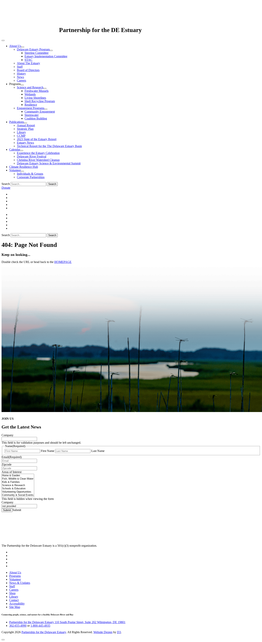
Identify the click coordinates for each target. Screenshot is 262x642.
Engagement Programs (30, 108)
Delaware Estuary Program (33, 49)
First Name (47, 450)
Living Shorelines (35, 97)
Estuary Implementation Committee (46, 56)
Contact (14, 600)
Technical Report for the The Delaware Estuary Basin (49, 146)
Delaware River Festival (31, 156)
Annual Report (26, 125)
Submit (7, 510)
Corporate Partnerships (30, 177)
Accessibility (17, 603)
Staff (20, 66)
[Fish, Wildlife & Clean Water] (18, 478)
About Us (15, 46)
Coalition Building (36, 118)
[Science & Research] (18, 485)
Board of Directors (28, 70)
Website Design (102, 632)
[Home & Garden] (18, 475)
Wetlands (30, 94)
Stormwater (32, 115)
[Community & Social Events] (18, 495)
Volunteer (15, 170)
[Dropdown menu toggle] (22, 47)
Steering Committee (37, 52)
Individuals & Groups (30, 173)
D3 (119, 632)
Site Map (14, 607)
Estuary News (25, 142)
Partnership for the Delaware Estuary (43, 632)
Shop (12, 593)
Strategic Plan (25, 128)
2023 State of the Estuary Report (36, 139)
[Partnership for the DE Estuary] (30, 29)
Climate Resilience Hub (23, 166)
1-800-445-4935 (40, 625)
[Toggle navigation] (3, 40)
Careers (21, 80)
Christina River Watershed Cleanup (38, 160)
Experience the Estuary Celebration (38, 153)
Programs (15, 576)
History (21, 73)
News (20, 77)
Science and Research (30, 87)
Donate (6, 187)
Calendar (14, 149)
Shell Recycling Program (40, 101)
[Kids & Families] (18, 482)
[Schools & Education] (18, 488)
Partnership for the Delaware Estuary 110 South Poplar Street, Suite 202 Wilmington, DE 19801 (67, 622)
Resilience (31, 104)
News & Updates (19, 582)
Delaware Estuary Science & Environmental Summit (49, 163)
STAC (28, 59)
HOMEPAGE (63, 262)
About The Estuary (28, 63)
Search (6, 183)
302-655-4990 (17, 625)
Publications (16, 122)
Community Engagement (40, 111)
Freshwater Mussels (37, 90)
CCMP (21, 135)
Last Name (98, 450)
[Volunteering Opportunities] (18, 492)
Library (21, 132)
